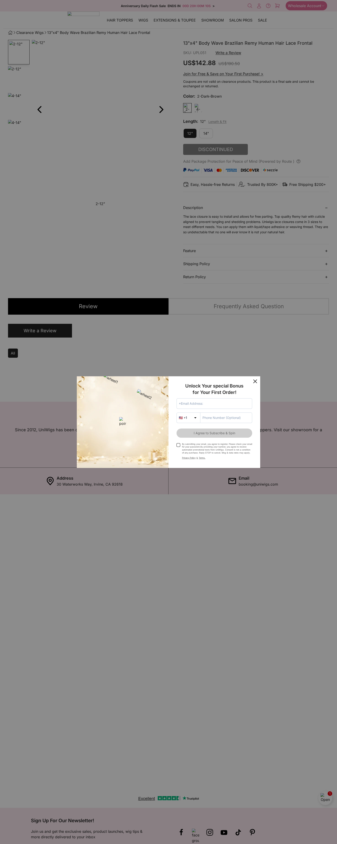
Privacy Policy (189, 457)
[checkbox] (178, 445)
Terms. (202, 457)
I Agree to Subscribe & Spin (214, 433)
